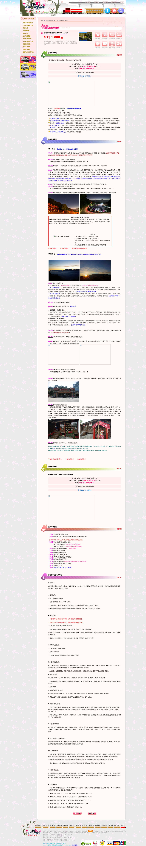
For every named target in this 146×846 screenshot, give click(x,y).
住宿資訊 (110, 825)
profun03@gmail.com (52, 840)
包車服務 (59, 825)
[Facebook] (107, 11)
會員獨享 (104, 825)
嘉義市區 (25, 33)
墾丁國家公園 (26, 44)
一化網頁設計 (74, 845)
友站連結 (91, 825)
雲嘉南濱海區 (26, 49)
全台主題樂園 (26, 46)
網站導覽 (116, 825)
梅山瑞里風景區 (27, 38)
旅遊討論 (84, 825)
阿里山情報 (38, 825)
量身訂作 (78, 825)
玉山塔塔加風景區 (28, 41)
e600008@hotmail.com (69, 840)
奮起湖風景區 (26, 36)
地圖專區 (65, 825)
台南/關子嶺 (26, 30)
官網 (53, 448)
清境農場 (25, 28)
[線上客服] (121, 11)
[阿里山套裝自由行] (28, 62)
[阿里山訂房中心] (28, 78)
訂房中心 (52, 825)
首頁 (42, 20)
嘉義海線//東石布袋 (28, 52)
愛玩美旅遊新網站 (84, 76)
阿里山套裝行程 (50, 20)
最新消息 (72, 825)
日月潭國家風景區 (28, 25)
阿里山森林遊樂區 (28, 22)
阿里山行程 (46, 825)
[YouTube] (114, 11)
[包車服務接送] (28, 70)
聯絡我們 (97, 825)
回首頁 (123, 825)
